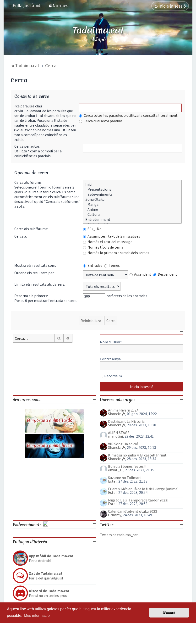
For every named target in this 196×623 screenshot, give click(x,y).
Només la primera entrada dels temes (118, 252)
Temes (114, 265)
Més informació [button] (37, 615)
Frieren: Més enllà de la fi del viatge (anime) (143, 488)
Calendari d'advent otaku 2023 (132, 511)
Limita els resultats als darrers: (39, 284)
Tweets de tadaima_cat (119, 534)
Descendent (167, 274)
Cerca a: (20, 236)
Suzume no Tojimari (124, 477)
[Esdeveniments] (132, 194)
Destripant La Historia (126, 421)
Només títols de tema (105, 247)
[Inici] (132, 184)
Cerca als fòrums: (28, 182)
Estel (112, 481)
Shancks (114, 413)
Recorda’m (113, 375)
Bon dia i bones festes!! (127, 466)
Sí (88, 228)
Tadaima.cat (98, 30)
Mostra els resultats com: (35, 265)
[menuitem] (58, 5)
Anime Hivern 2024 (123, 410)
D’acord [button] (169, 613)
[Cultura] (132, 214)
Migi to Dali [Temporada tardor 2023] (138, 500)
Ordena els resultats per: (34, 272)
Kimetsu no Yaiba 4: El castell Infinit (137, 455)
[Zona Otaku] (132, 199)
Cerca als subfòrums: (31, 228)
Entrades (94, 265)
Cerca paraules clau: (27, 106)
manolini (115, 436)
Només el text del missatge (109, 241)
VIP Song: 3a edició (123, 443)
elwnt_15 (115, 469)
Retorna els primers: (31, 295)
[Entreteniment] (132, 219)
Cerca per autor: (27, 146)
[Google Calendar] (45, 524)
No (99, 228)
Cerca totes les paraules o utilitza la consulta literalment (130, 115)
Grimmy (114, 514)
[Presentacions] (132, 189)
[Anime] (132, 209)
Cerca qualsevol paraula (102, 120)
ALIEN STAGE (119, 432)
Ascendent (142, 274)
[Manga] (132, 204)
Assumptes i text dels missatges (113, 236)
